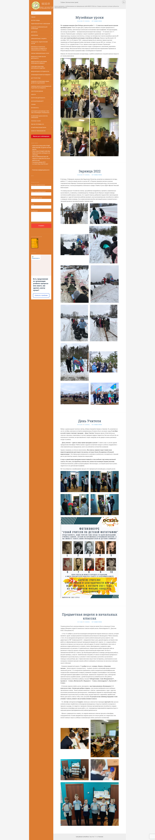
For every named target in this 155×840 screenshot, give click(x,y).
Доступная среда (35, 78)
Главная (33, 17)
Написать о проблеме (41, 295)
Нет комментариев (97, 21)
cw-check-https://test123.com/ (40, 164)
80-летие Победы (35, 20)
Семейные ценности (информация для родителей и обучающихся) (41, 87)
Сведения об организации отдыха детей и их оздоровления (40, 82)
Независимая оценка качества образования (39, 116)
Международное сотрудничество (40, 71)
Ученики (33, 104)
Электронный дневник (37, 91)
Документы (34, 32)
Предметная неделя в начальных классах (89, 616)
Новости (33, 94)
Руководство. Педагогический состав (39, 42)
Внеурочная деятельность (38, 97)
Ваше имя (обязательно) (38, 185)
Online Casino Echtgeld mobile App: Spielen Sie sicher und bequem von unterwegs (41, 153)
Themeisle (100, 836)
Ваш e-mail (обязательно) (38, 191)
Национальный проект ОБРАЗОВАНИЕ (40, 23)
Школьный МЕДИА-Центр (37, 101)
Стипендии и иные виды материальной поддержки (38, 67)
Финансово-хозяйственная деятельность (38, 57)
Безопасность (35, 107)
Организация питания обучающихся (40, 74)
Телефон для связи (36, 198)
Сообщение (34, 211)
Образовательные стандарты (38, 38)
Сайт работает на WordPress (82, 836)
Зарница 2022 (90, 171)
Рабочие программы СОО (37, 124)
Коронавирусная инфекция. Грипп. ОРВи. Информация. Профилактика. (40, 112)
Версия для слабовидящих (41, 136)
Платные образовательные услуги (40, 53)
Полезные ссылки (36, 121)
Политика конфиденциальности (40, 170)
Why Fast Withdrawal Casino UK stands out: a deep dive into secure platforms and (41, 158)
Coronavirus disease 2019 (38, 162)
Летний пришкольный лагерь (38, 127)
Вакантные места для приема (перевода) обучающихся (39, 62)
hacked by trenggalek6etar (38, 130)
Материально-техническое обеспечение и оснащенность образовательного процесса (39, 48)
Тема (32, 204)
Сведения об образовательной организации (39, 27)
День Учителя (89, 421)
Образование (34, 35)
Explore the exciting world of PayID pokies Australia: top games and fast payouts (41, 147)
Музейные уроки (90, 17)
